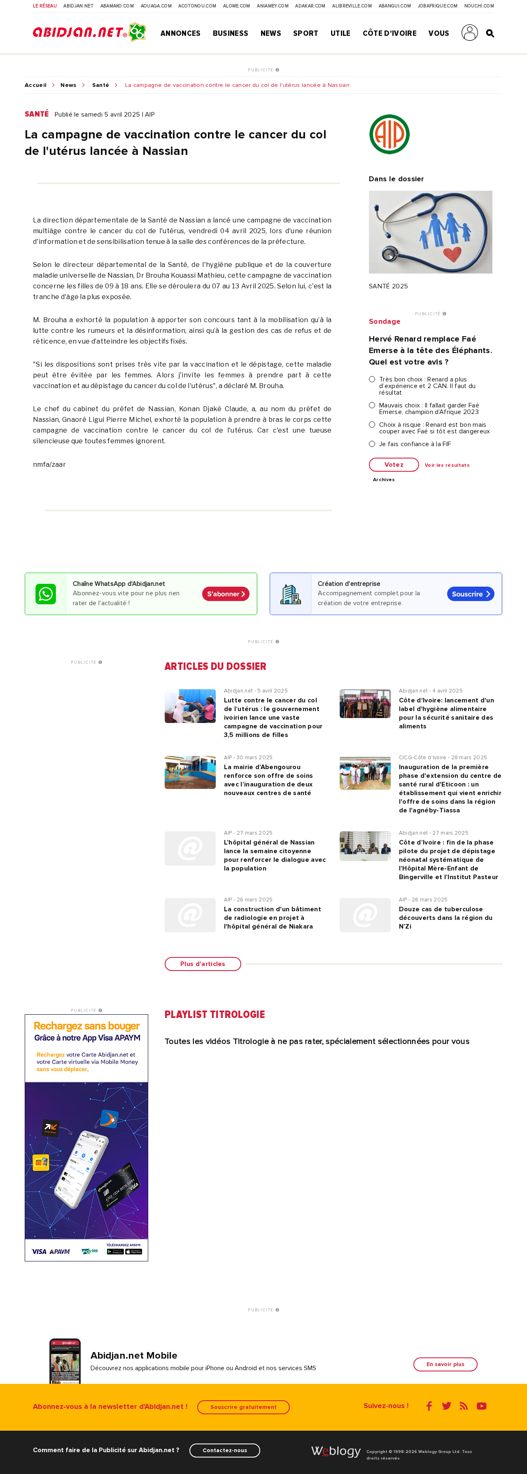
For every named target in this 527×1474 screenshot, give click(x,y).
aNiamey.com (273, 6)
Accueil (36, 85)
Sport (306, 33)
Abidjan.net (78, 6)
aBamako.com (117, 6)
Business (231, 33)
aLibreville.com (352, 6)
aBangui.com (395, 6)
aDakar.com (310, 6)
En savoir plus (445, 1364)
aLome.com (236, 6)
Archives (384, 479)
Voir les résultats (447, 465)
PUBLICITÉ (261, 70)
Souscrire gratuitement (243, 1407)
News (271, 33)
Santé (101, 85)
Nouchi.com (479, 6)
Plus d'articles (203, 964)
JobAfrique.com (437, 6)
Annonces (181, 33)
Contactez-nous (225, 1450)
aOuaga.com (156, 6)
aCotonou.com (197, 6)
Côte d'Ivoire (390, 33)
